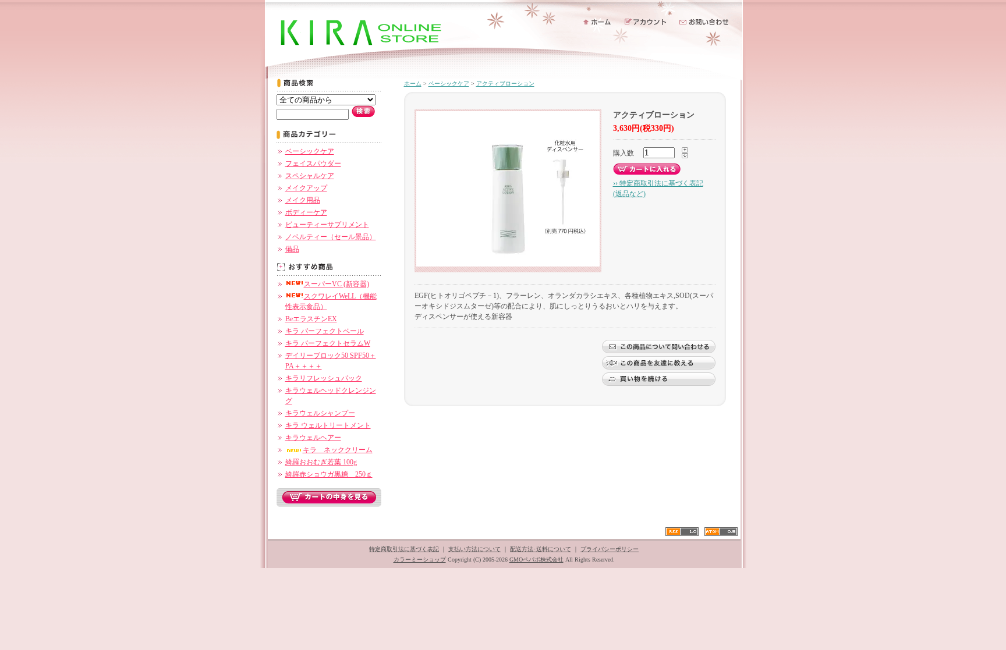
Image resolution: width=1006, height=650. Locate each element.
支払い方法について (474, 549)
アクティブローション (505, 83)
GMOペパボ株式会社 (536, 559)
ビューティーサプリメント (327, 225)
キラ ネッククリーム (338, 450)
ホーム (412, 83)
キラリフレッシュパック (323, 378)
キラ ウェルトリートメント (328, 425)
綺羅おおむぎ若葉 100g (321, 462)
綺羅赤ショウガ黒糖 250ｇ (329, 474)
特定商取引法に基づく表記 (404, 549)
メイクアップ (306, 188)
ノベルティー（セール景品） (330, 237)
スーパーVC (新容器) (336, 284)
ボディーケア (306, 212)
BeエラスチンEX (311, 319)
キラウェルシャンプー (320, 413)
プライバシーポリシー (609, 549)
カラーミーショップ (420, 559)
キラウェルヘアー (313, 438)
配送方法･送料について (540, 549)
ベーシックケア (309, 151)
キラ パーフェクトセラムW (327, 343)
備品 (292, 249)
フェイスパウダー (313, 163)
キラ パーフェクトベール (324, 331)
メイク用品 (302, 200)
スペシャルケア (309, 176)
